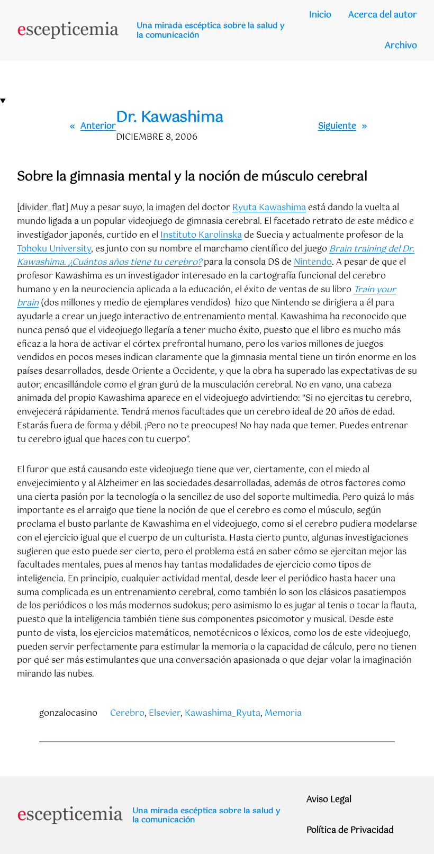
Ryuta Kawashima (269, 208)
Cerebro (127, 713)
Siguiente (337, 126)
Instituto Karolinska (201, 235)
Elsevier (164, 713)
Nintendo (313, 262)
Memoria (283, 713)
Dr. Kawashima (169, 118)
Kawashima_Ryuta (222, 713)
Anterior (98, 126)
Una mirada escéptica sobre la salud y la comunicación (211, 30)
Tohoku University (54, 249)
